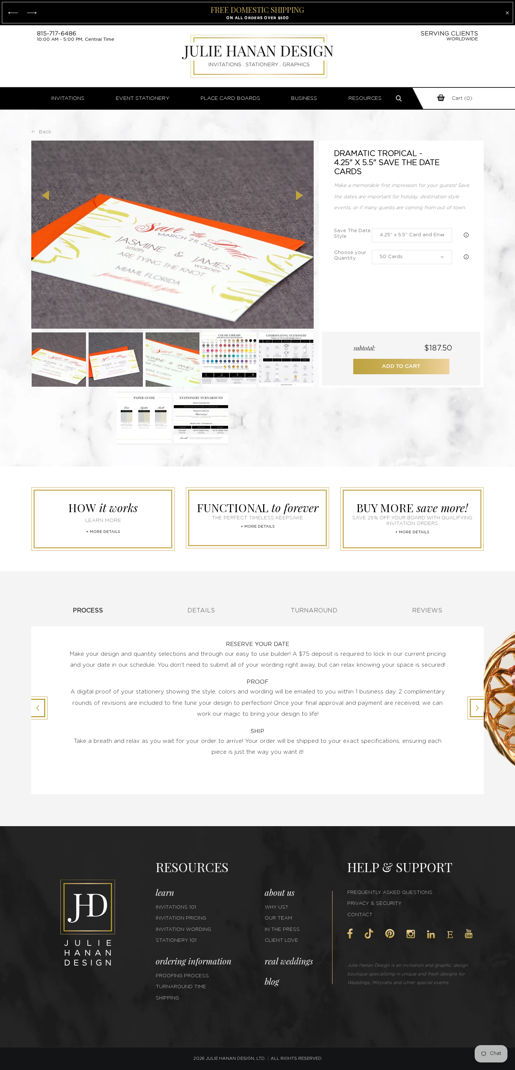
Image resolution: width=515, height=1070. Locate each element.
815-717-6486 (56, 34)
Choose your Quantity (350, 255)
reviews (427, 611)
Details (201, 611)
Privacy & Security (374, 903)
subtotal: (364, 348)
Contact (359, 914)
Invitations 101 (176, 907)
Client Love (281, 940)
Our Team (278, 918)
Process (88, 611)
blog (272, 981)
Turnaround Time (181, 986)
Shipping (167, 998)
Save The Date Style (352, 233)
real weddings (289, 961)
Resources (365, 98)
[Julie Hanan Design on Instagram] (410, 933)
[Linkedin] (431, 934)
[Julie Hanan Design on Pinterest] (390, 933)
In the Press (282, 929)
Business (304, 98)
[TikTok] (368, 933)
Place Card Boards (230, 98)
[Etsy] (450, 934)
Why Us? (276, 907)
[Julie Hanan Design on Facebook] (350, 933)
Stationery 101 (176, 940)
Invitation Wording (183, 929)
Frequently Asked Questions (389, 892)
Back (45, 132)
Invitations (67, 98)
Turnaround (314, 611)
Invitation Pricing (181, 918)
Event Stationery (143, 98)
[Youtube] (468, 933)
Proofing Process (182, 976)
